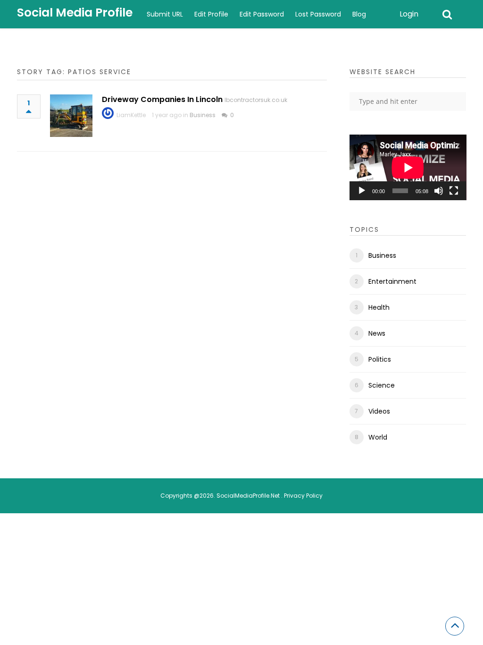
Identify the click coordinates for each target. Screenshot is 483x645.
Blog (359, 14)
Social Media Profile (75, 12)
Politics (379, 359)
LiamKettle (131, 115)
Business (203, 115)
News (376, 333)
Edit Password (262, 14)
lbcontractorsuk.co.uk (256, 100)
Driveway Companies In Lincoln (162, 99)
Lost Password (318, 14)
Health (379, 307)
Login (409, 13)
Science (381, 385)
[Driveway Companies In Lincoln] (71, 115)
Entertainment (392, 281)
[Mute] (438, 190)
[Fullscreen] (453, 190)
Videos (379, 411)
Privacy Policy (303, 496)
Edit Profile (211, 14)
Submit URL (165, 14)
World (377, 437)
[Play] (361, 190)
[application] (408, 167)
